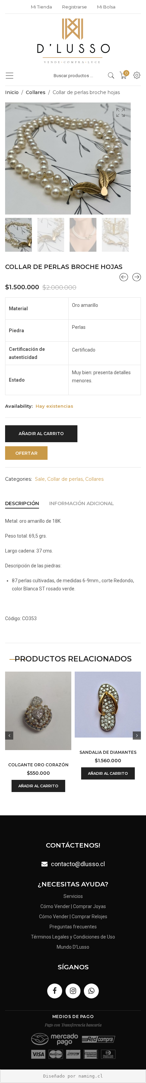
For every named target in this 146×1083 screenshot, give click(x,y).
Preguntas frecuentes (73, 926)
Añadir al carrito (41, 433)
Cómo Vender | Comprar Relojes (73, 916)
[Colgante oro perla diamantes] (124, 277)
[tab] (22, 503)
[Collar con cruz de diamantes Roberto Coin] (136, 277)
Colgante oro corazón (38, 764)
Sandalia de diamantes (107, 752)
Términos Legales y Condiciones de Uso (73, 937)
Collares (35, 92)
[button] (120, 112)
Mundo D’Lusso (73, 947)
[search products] (111, 75)
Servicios (73, 896)
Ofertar (26, 453)
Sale (40, 479)
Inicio (12, 92)
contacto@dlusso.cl (78, 863)
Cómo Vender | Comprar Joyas (73, 906)
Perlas (79, 327)
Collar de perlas (65, 479)
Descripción (22, 503)
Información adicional (81, 503)
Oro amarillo (85, 305)
